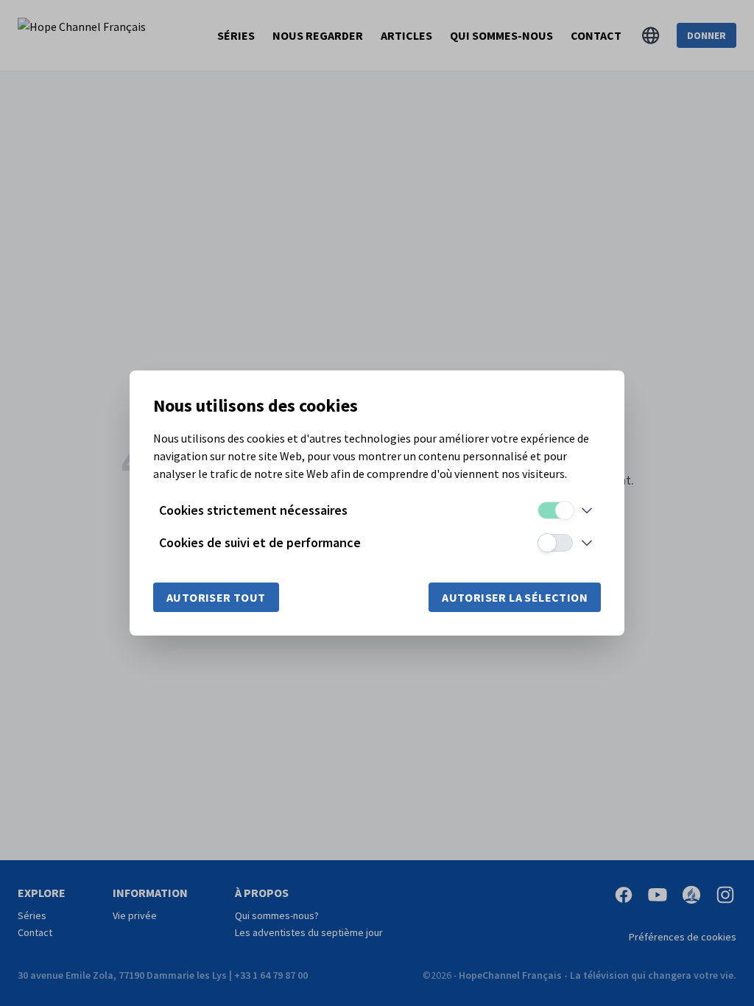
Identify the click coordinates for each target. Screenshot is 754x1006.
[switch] (555, 510)
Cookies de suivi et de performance (260, 542)
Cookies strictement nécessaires (253, 510)
